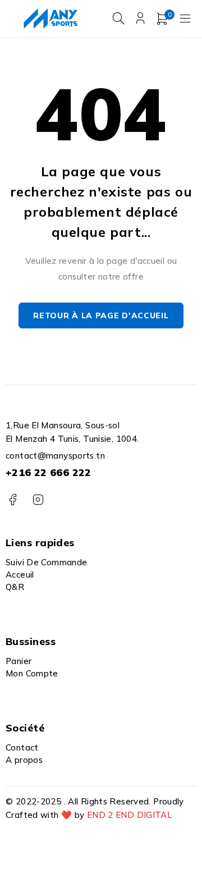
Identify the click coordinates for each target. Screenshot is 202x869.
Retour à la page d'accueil (100, 315)
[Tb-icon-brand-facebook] (13, 500)
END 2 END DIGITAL (129, 814)
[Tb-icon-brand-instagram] (38, 500)
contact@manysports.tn (55, 455)
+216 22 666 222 (48, 472)
